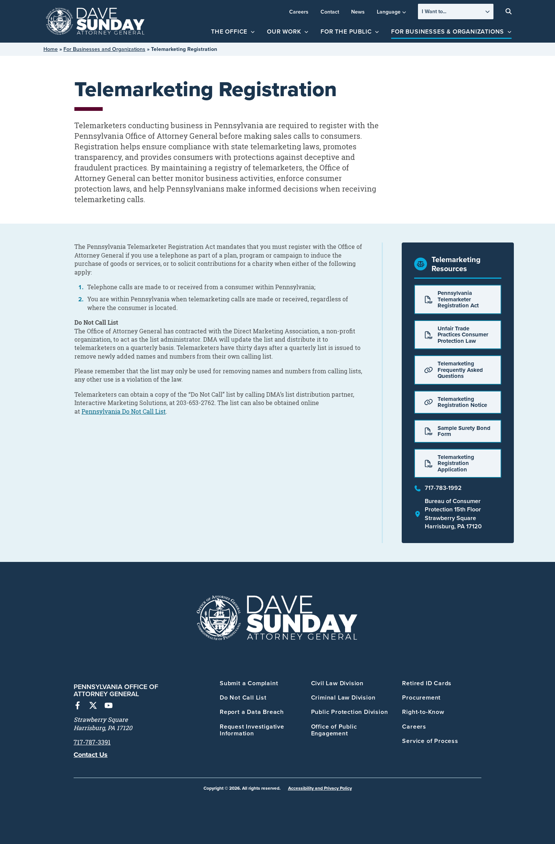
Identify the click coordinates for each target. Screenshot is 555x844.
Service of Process (430, 741)
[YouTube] (109, 706)
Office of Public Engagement (334, 730)
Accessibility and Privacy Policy (320, 788)
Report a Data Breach (252, 711)
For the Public (346, 31)
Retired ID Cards (427, 683)
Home (50, 49)
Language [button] (389, 11)
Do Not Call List (243, 697)
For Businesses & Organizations (447, 31)
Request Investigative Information (252, 730)
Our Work (284, 31)
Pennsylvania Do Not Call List (124, 411)
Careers (298, 11)
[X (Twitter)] (93, 706)
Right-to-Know (423, 711)
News (358, 11)
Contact (330, 11)
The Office (229, 31)
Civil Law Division (337, 683)
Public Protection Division (349, 711)
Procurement (421, 697)
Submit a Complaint (249, 683)
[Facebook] (78, 706)
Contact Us (91, 755)
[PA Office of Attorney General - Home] (95, 21)
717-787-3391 (92, 742)
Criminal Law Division (343, 697)
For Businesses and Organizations (104, 49)
